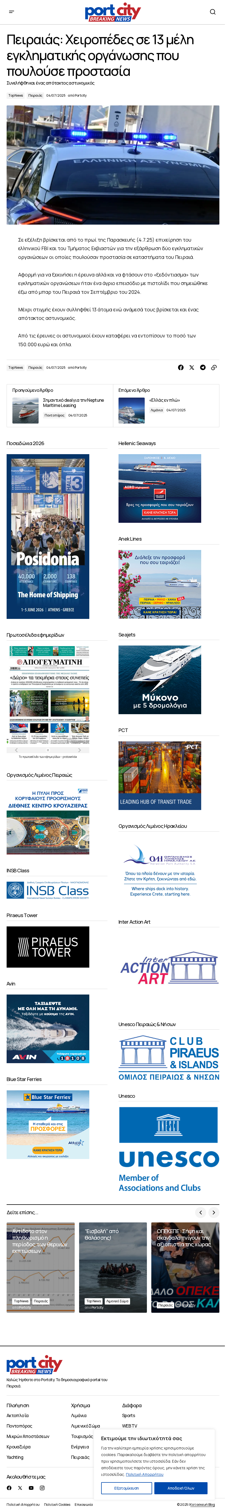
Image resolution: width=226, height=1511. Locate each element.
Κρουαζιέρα (19, 1447)
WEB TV (129, 1426)
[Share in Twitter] (191, 367)
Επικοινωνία (84, 1504)
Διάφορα (132, 1405)
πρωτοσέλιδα (31, 757)
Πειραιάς (35, 95)
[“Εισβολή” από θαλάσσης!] (113, 1267)
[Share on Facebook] (180, 367)
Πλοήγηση (18, 1405)
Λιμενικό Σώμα (117, 1301)
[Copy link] (213, 367)
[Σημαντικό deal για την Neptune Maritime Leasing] (60, 405)
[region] (154, 1464)
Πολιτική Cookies (57, 1504)
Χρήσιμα (80, 1405)
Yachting (15, 1457)
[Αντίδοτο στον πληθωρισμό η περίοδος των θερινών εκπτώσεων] (41, 1267)
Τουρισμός (82, 1436)
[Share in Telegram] (202, 367)
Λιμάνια (157, 410)
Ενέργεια (80, 1447)
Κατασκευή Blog (202, 1504)
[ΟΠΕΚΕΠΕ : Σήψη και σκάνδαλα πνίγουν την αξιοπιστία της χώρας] (185, 1267)
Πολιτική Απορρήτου (144, 1474)
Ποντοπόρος (54, 415)
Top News (15, 95)
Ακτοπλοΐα (17, 1415)
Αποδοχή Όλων (181, 1488)
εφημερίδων (53, 757)
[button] (11, 12)
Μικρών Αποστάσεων (28, 1436)
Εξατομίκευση (126, 1488)
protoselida (70, 757)
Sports (128, 1415)
